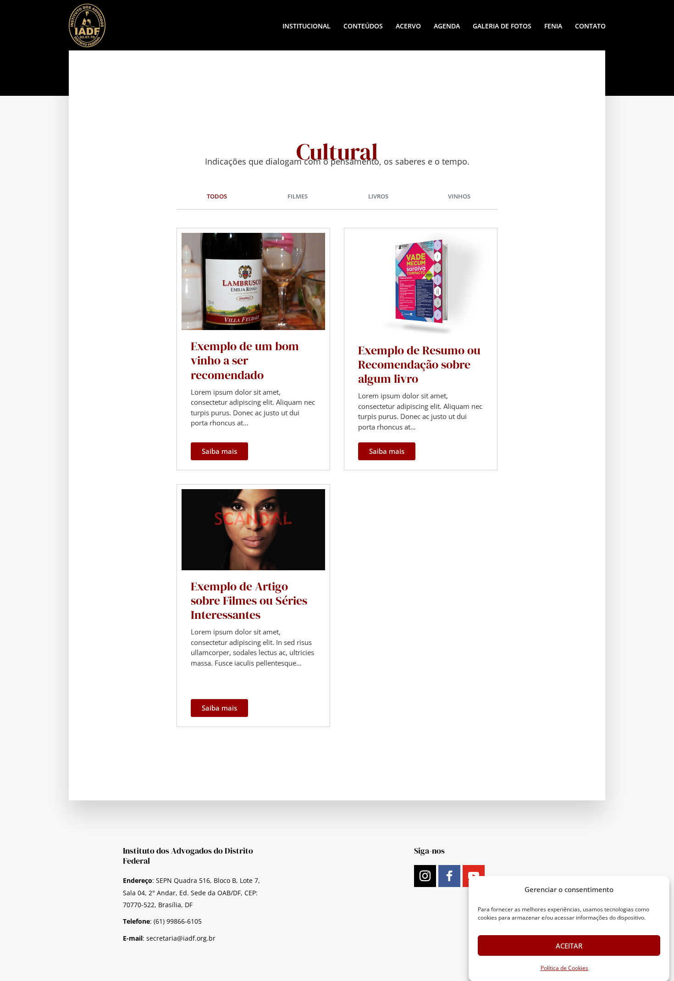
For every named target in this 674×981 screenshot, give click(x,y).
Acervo (408, 26)
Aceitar (569, 945)
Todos (217, 196)
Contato (590, 26)
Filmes (297, 196)
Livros (378, 196)
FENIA (553, 26)
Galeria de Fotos (502, 26)
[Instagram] (425, 876)
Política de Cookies (564, 968)
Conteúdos (363, 26)
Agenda (447, 26)
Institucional (306, 26)
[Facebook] (449, 876)
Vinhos (459, 196)
